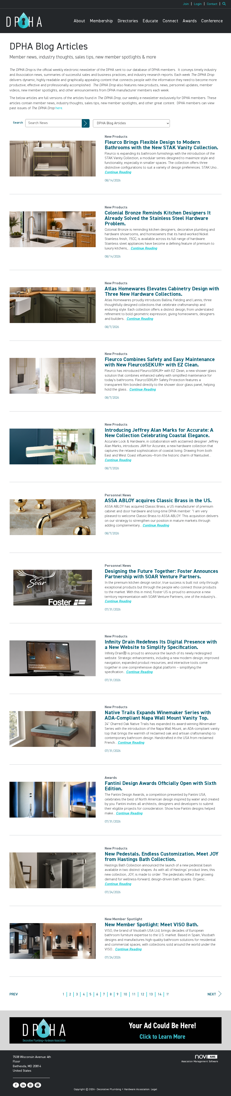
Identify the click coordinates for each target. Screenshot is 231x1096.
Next (212, 994)
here (58, 108)
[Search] (86, 123)
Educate (150, 21)
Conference (212, 21)
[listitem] (188, 4)
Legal (154, 1089)
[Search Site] (225, 4)
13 (151, 994)
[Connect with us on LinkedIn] (23, 1085)
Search (18, 122)
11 (134, 994)
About (79, 21)
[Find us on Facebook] (16, 1085)
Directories (128, 21)
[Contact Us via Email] (38, 1085)
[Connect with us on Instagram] (30, 1085)
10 (125, 994)
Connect (170, 21)
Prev (13, 994)
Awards (190, 21)
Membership (101, 21)
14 (159, 994)
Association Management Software (199, 1061)
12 (142, 994)
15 (168, 994)
